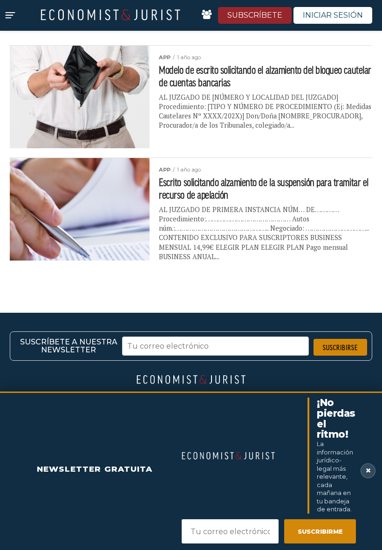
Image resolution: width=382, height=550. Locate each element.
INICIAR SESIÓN (333, 15)
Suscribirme (320, 531)
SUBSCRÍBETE (254, 15)
